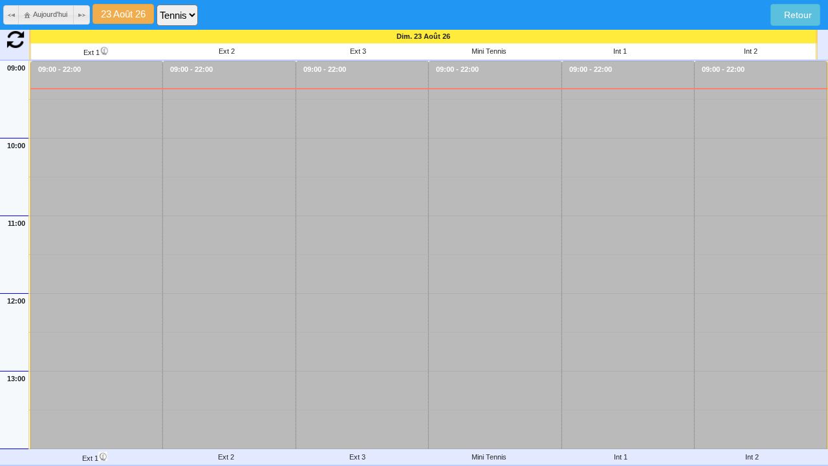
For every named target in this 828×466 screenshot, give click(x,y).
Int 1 (620, 51)
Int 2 (750, 51)
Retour (795, 15)
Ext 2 (227, 51)
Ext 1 (91, 52)
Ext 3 (358, 51)
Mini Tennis (489, 51)
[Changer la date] (123, 15)
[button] (11, 15)
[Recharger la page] (15, 45)
